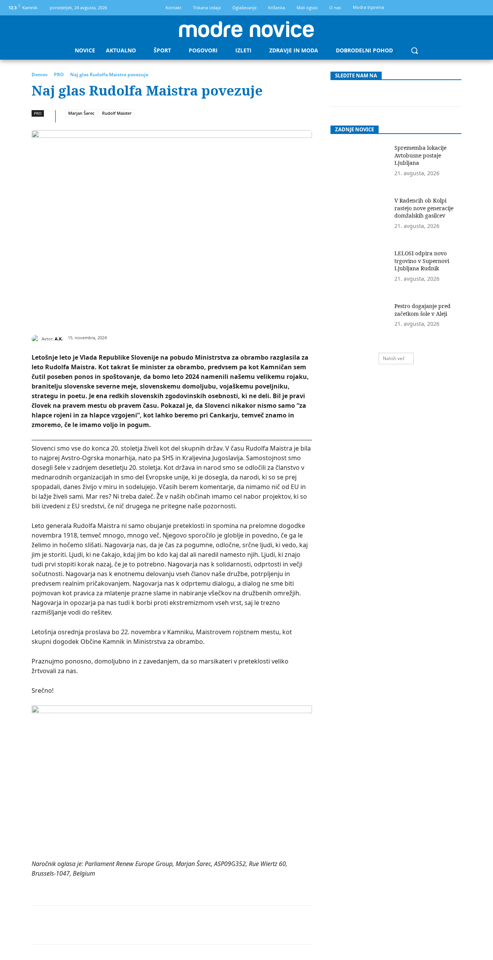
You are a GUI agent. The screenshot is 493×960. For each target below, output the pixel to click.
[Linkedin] (151, 925)
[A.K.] (37, 339)
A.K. (59, 339)
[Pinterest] (116, 925)
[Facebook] (467, 7)
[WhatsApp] (133, 925)
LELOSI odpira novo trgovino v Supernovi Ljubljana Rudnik (421, 261)
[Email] (169, 925)
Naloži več (394, 358)
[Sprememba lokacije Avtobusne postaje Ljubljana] (359, 164)
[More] (223, 925)
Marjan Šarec (81, 113)
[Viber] (204, 925)
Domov (40, 74)
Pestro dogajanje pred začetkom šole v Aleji (422, 309)
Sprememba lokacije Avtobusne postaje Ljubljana (420, 155)
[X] (98, 925)
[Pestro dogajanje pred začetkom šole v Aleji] (359, 322)
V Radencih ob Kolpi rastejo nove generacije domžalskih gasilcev (423, 208)
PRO (59, 74)
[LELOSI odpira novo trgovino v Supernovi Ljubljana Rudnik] (359, 270)
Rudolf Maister (117, 113)
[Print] (187, 925)
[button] (414, 50)
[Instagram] (480, 7)
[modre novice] (246, 29)
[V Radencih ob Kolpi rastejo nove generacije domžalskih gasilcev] (359, 217)
